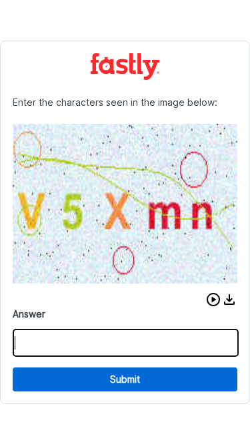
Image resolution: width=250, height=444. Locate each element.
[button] (213, 300)
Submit (125, 379)
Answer (29, 314)
